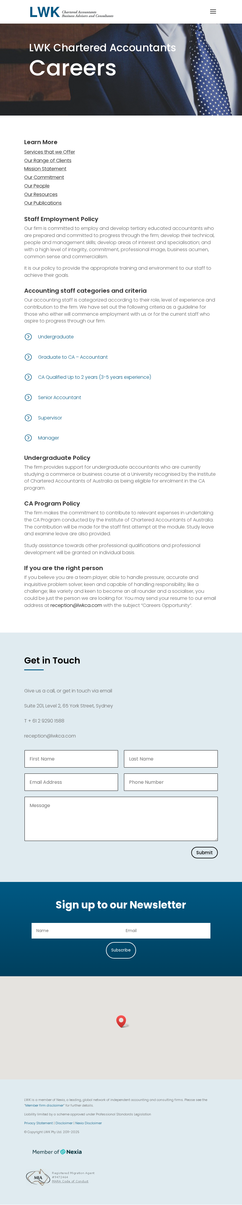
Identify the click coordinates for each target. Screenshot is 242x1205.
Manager (48, 437)
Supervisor (50, 417)
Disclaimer (64, 1123)
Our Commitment (44, 177)
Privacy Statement (38, 1123)
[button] (123, 1021)
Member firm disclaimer (44, 1105)
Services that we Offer (49, 152)
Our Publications (43, 203)
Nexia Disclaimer (88, 1123)
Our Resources (41, 194)
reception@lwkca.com (76, 605)
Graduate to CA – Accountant (73, 357)
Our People (37, 185)
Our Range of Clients (47, 160)
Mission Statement (45, 168)
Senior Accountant (59, 397)
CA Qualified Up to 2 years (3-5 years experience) (94, 377)
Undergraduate (56, 336)
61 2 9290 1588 (48, 720)
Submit (204, 853)
